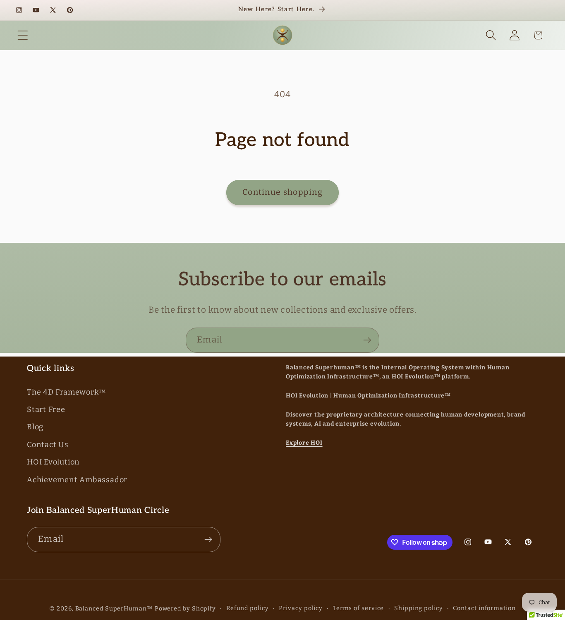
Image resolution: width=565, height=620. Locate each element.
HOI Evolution (53, 462)
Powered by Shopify (185, 608)
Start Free (46, 409)
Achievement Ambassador (77, 479)
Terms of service (358, 608)
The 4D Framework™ (66, 392)
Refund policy (247, 608)
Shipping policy (418, 608)
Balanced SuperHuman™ (114, 608)
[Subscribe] (367, 340)
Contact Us (48, 444)
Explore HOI (304, 443)
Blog (35, 427)
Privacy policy (301, 608)
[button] (22, 35)
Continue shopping (282, 192)
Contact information (484, 608)
